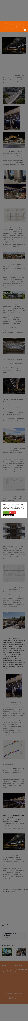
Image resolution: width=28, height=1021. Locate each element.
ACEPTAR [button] (6, 512)
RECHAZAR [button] (12, 512)
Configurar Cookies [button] (8, 515)
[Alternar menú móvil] (25, 30)
